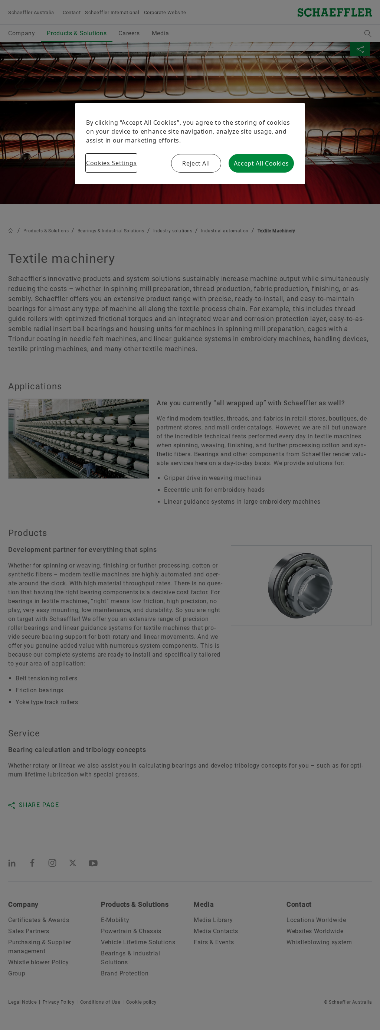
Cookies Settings (111, 163)
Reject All (196, 163)
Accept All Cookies (261, 163)
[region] (190, 143)
